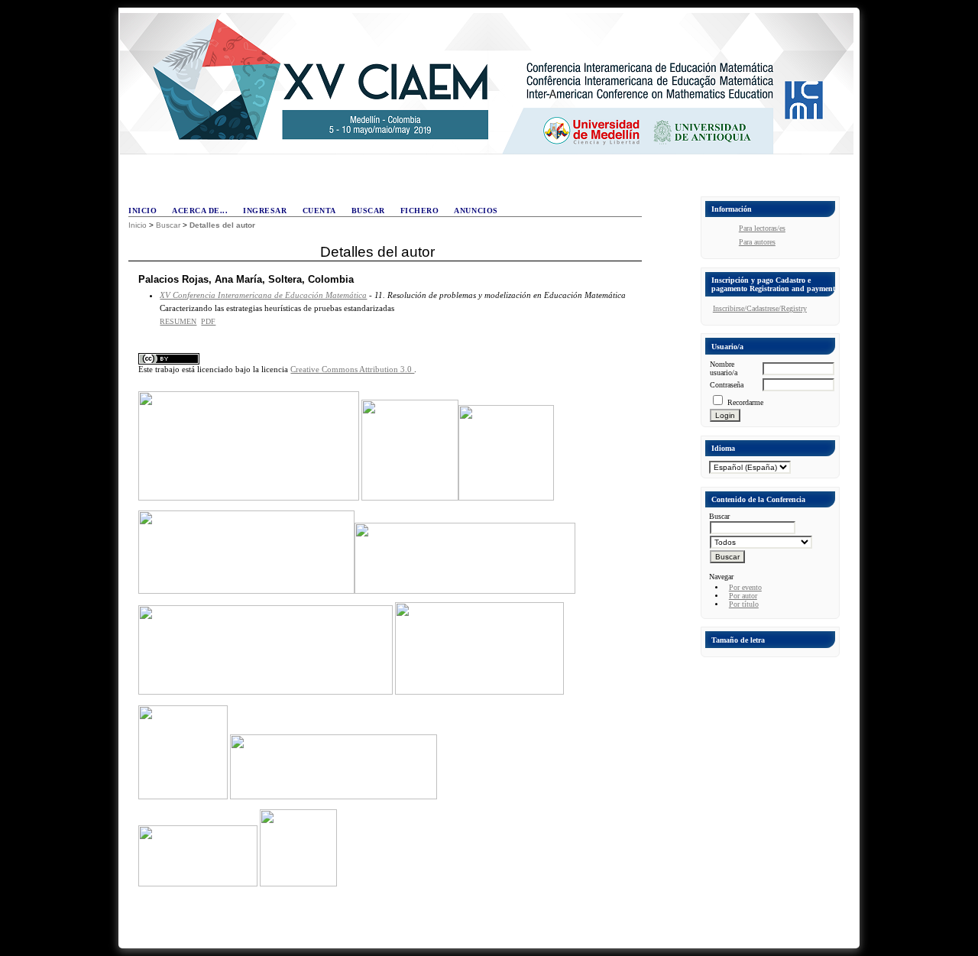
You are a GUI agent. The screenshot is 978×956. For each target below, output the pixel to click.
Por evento (745, 587)
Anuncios (475, 210)
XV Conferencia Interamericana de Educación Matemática (263, 295)
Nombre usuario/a (723, 368)
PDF (208, 321)
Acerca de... (200, 210)
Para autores (757, 242)
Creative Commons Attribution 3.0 (352, 369)
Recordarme (745, 402)
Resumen (178, 321)
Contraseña (726, 385)
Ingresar (265, 210)
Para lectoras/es (762, 228)
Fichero (419, 210)
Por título (744, 604)
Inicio (142, 210)
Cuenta (319, 210)
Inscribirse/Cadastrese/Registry (760, 308)
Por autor (743, 595)
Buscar (368, 210)
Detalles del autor (222, 225)
